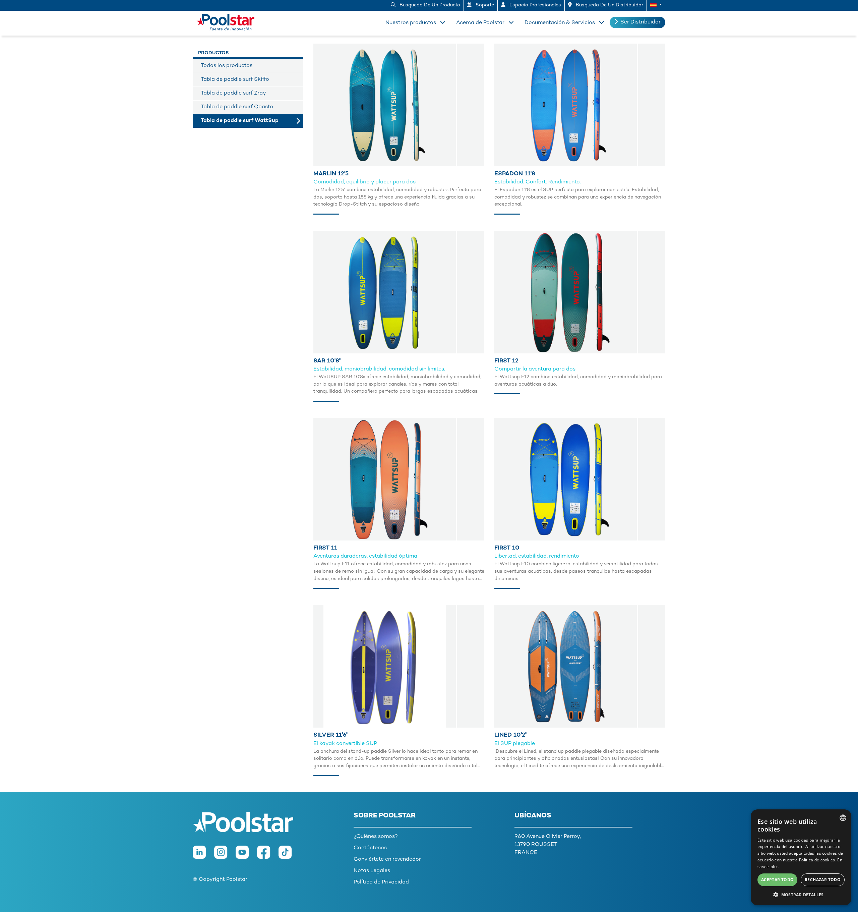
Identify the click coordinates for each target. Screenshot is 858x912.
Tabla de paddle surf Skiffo (235, 79)
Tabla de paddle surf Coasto (237, 107)
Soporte (484, 5)
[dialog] (801, 857)
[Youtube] (246, 855)
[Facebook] (268, 855)
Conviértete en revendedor (387, 859)
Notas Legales (372, 871)
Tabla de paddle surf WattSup (240, 121)
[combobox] (843, 817)
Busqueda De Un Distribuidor (608, 5)
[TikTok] (289, 855)
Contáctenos (370, 848)
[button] (656, 5)
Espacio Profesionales (534, 5)
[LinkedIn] (203, 855)
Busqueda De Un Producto (429, 5)
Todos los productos (226, 66)
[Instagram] (225, 855)
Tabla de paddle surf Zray (233, 93)
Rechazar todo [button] (823, 879)
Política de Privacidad (381, 882)
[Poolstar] (228, 21)
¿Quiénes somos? (376, 837)
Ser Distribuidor (640, 22)
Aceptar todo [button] (777, 879)
